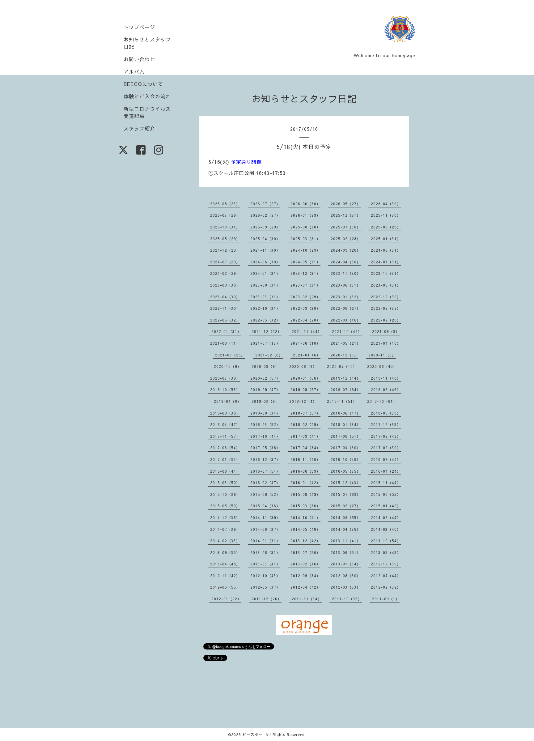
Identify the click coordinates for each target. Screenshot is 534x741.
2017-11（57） (225, 436)
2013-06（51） (346, 552)
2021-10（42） (347, 331)
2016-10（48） (346, 459)
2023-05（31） (386, 285)
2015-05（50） (225, 505)
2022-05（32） (265, 319)
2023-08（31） (265, 285)
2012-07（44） (386, 575)
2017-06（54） (225, 447)
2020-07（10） (342, 366)
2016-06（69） (305, 471)
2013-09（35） (225, 552)
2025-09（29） (265, 226)
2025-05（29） (225, 238)
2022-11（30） (225, 308)
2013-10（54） (386, 540)
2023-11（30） (346, 273)
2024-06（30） (265, 261)
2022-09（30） (305, 308)
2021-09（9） (386, 331)
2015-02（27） (346, 505)
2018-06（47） (346, 413)
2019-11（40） (386, 378)
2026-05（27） (346, 203)
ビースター (253, 734)
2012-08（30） (346, 575)
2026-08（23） (225, 203)
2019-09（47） (265, 389)
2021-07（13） (265, 343)
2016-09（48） (386, 459)
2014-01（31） (265, 540)
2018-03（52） (265, 424)
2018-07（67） (305, 413)
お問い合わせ (139, 59)
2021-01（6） (306, 354)
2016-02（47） (265, 482)
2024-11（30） (265, 250)
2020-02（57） (265, 378)
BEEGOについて (143, 83)
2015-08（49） (305, 494)
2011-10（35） (347, 598)
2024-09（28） (346, 250)
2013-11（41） (346, 540)
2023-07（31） (305, 285)
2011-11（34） (307, 598)
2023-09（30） (225, 285)
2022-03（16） (346, 319)
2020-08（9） (303, 366)
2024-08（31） (386, 250)
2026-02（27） (265, 215)
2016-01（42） (305, 482)
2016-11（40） (305, 459)
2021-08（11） (225, 343)
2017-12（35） (386, 424)
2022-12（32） (386, 296)
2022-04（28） (305, 319)
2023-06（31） (346, 285)
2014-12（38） (225, 517)
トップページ (139, 26)
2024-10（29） (305, 250)
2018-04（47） (225, 424)
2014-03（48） (386, 529)
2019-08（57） (305, 389)
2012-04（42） (305, 587)
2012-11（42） (225, 575)
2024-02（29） (225, 273)
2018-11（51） (342, 401)
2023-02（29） (305, 296)
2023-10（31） (386, 273)
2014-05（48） (305, 529)
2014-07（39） (225, 529)
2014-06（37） (265, 529)
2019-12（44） (346, 378)
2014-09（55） (346, 517)
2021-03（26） (230, 354)
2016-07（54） (265, 471)
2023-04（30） (225, 296)
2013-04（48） (225, 563)
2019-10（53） (225, 389)
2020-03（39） (225, 378)
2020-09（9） (265, 366)
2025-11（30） (386, 215)
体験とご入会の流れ (147, 96)
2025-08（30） (305, 226)
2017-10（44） (265, 436)
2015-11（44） (386, 482)
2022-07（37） (386, 308)
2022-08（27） (346, 308)
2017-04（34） (305, 447)
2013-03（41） (265, 563)
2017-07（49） (386, 436)
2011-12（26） (267, 598)
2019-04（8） (227, 401)
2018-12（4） (303, 401)
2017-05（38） (265, 447)
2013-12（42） (305, 540)
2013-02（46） (305, 563)
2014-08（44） (386, 517)
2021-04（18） (386, 343)
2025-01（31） (386, 238)
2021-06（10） (305, 343)
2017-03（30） (346, 447)
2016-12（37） (265, 459)
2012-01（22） (226, 598)
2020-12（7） (344, 354)
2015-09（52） (265, 494)
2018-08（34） (265, 413)
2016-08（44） (225, 471)
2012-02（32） (386, 587)
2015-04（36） (265, 505)
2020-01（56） (305, 378)
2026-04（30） (386, 203)
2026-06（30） (305, 203)
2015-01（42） (386, 505)
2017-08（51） (346, 436)
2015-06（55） (386, 494)
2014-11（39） (265, 517)
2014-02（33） (225, 540)
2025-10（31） (225, 226)
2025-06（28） (386, 226)
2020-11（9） (382, 354)
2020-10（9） (227, 366)
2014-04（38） (346, 529)
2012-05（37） (265, 587)
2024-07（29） (225, 261)
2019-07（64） (346, 389)
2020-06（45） (382, 366)
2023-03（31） (265, 296)
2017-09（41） (305, 436)
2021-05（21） (346, 343)
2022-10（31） (265, 308)
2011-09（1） (386, 598)
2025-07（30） (346, 226)
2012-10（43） (265, 575)
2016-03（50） (225, 482)
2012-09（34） (305, 575)
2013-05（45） (386, 552)
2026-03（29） (225, 215)
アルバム (134, 71)
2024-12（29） (225, 250)
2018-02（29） (305, 424)
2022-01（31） (226, 331)
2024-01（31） (265, 273)
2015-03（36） (305, 505)
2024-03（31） (386, 261)
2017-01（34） (225, 459)
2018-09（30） (225, 413)
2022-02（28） (386, 319)
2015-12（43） (346, 482)
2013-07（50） (305, 552)
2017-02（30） (386, 447)
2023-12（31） (305, 273)
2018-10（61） (382, 401)
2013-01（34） (346, 563)
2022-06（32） (225, 319)
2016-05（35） (346, 471)
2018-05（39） (386, 413)
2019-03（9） (265, 401)
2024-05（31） (305, 261)
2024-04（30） (346, 261)
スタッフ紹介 (139, 128)
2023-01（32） (346, 296)
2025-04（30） (265, 238)
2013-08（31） (265, 552)
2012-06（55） (225, 587)
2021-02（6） (269, 354)
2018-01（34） (346, 424)
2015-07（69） (346, 494)
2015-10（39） (225, 494)
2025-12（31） (346, 215)
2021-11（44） (307, 331)
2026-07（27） (265, 203)
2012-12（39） (386, 563)
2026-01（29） (305, 215)
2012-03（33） (346, 587)
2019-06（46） (386, 389)
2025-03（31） (305, 238)
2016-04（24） (386, 471)
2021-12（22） (267, 331)
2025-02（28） (346, 238)
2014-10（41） (305, 517)
